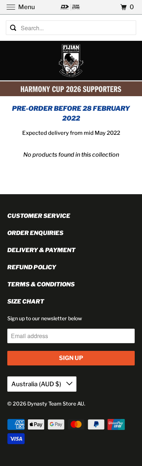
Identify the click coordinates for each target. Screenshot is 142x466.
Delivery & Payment (41, 250)
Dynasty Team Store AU (55, 403)
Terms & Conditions (41, 284)
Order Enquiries (35, 233)
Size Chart (25, 301)
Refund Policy (31, 267)
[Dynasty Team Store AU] (71, 7)
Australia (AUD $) (37, 384)
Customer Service (38, 215)
